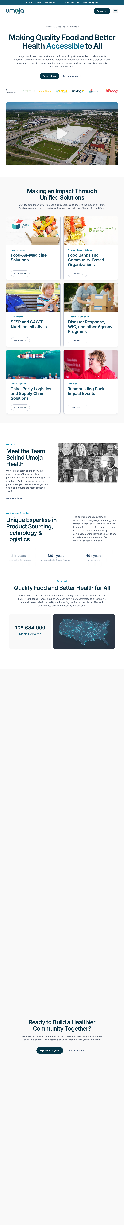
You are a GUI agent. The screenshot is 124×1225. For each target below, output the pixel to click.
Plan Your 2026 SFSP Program (84, 2)
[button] (115, 11)
